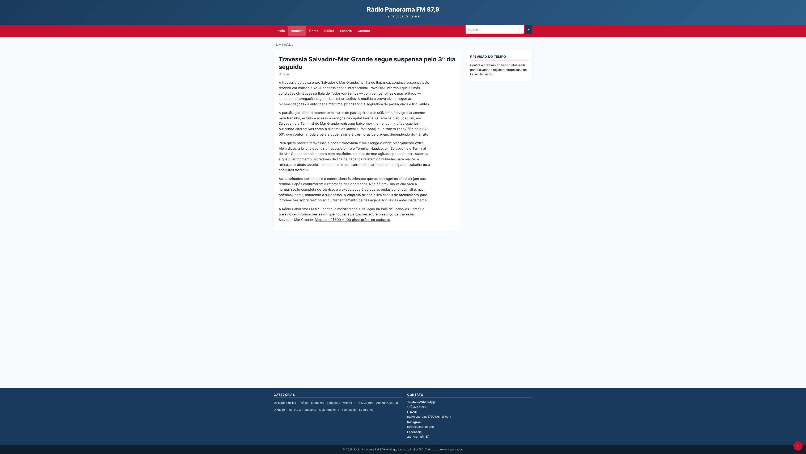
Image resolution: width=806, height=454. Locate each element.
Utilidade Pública (285, 402)
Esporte (346, 31)
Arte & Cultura (364, 402)
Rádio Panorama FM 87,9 (403, 9)
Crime (313, 31)
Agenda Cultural (387, 402)
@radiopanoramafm (420, 426)
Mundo (347, 402)
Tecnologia (349, 409)
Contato (364, 31)
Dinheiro (279, 409)
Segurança (366, 409)
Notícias (297, 31)
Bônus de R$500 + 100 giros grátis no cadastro (352, 220)
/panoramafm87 (418, 436)
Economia (317, 402)
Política (304, 402)
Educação (333, 402)
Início (281, 31)
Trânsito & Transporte (302, 409)
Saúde (329, 31)
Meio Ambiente (329, 409)
